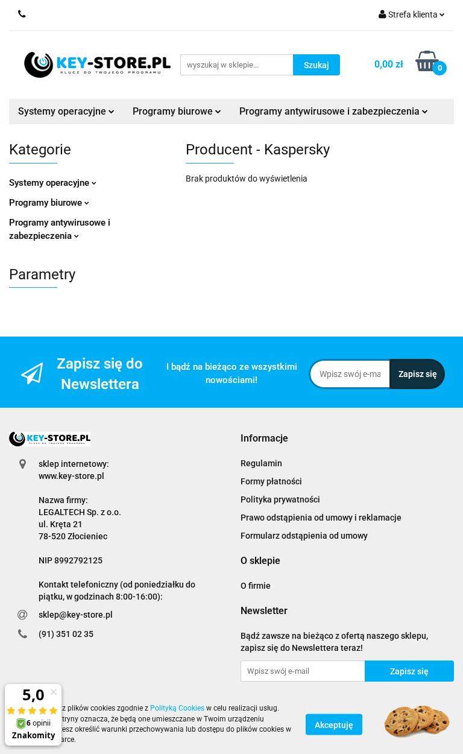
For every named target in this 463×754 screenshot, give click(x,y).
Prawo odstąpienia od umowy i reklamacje (321, 517)
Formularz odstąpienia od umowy (304, 535)
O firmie (256, 586)
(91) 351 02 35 (66, 634)
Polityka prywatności (280, 499)
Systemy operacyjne (50, 182)
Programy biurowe (46, 202)
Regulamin (261, 463)
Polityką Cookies (177, 708)
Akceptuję (334, 724)
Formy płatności (271, 481)
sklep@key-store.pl (76, 614)
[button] (264, 439)
